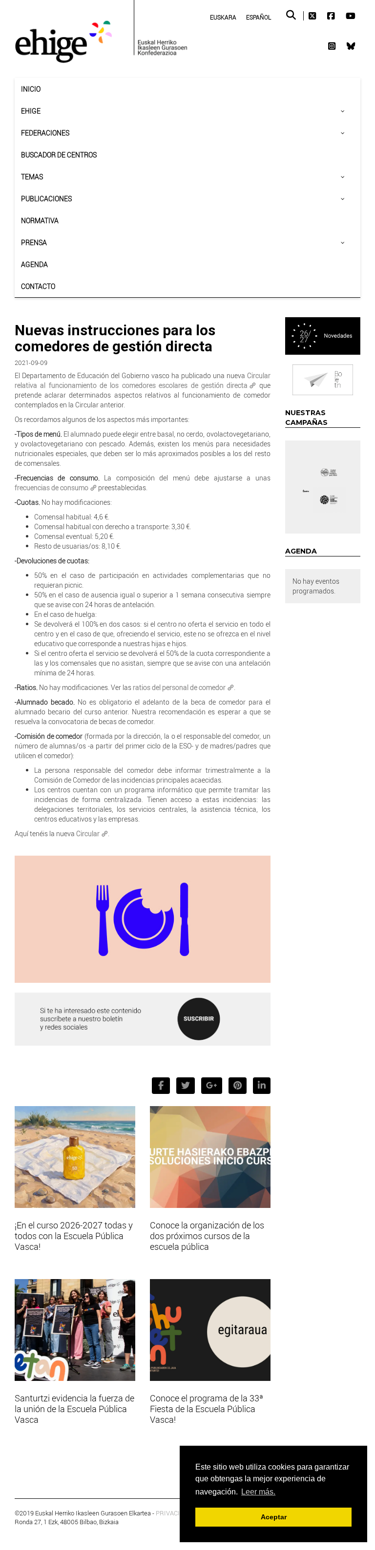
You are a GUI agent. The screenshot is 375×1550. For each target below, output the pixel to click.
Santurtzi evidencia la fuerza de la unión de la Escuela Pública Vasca (74, 1408)
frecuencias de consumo (51, 487)
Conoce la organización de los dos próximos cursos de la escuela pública (207, 1235)
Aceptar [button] (274, 1517)
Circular (88, 833)
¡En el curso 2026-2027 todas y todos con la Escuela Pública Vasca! (74, 1235)
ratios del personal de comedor (179, 687)
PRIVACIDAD (174, 1513)
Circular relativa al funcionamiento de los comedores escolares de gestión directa (143, 380)
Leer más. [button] (258, 1492)
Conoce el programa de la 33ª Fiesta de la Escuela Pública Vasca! (206, 1408)
